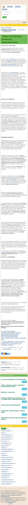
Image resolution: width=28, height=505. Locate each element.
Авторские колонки (5, 430)
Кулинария (4, 455)
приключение (4, 345)
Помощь (24, 22)
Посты (10, 6)
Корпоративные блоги (6, 451)
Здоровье (3, 447)
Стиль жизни (4, 477)
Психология (4, 471)
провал (20, 342)
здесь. (14, 45)
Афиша (3, 432)
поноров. (19, 142)
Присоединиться (7, 31)
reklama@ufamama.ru (9, 499)
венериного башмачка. (12, 178)
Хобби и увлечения (5, 483)
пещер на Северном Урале (7, 252)
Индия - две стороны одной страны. (9, 336)
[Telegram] (9, 354)
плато (16, 341)
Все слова (6, 14)
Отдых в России (8, 29)
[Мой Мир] (7, 354)
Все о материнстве (5, 443)
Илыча (14, 87)
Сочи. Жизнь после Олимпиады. (8, 331)
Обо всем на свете (5, 465)
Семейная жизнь (5, 475)
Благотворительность (6, 434)
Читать (24, 382)
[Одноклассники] (4, 354)
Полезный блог (4, 469)
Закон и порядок (5, 445)
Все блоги (3, 428)
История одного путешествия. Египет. (10, 334)
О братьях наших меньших (7, 463)
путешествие (10, 345)
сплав (19, 341)
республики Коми (14, 72)
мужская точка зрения (6, 457)
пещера (16, 342)
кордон (18, 343)
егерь (7, 343)
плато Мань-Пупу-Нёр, (11, 60)
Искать (4, 17)
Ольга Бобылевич (7, 349)
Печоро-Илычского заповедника (8, 64)
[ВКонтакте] (2, 354)
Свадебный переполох (6, 473)
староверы (3, 343)
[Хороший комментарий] (17, 362)
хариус (12, 342)
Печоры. (10, 61)
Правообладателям (5, 496)
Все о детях (4, 441)
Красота (3, 453)
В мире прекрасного (6, 438)
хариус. (15, 116)
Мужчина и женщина (6, 459)
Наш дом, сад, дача (5, 461)
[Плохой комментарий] (19, 362)
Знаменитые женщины (6, 449)
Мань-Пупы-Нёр (10, 341)
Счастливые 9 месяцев (6, 479)
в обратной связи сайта (10, 501)
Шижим (15, 343)
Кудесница (3, 362)
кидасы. (17, 86)
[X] (6, 354)
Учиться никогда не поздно (7, 481)
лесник (11, 343)
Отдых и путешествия (6, 27)
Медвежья (21, 155)
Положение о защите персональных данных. (11, 495)
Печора (5, 341)
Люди (4, 9)
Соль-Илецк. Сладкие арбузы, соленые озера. (11, 332)
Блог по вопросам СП (6, 436)
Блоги (18, 6)
